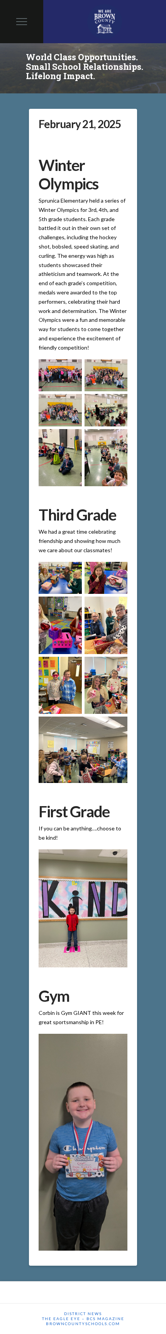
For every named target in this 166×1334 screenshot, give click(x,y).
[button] (21, 21)
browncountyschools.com (83, 1323)
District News (83, 1313)
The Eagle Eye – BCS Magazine (83, 1318)
